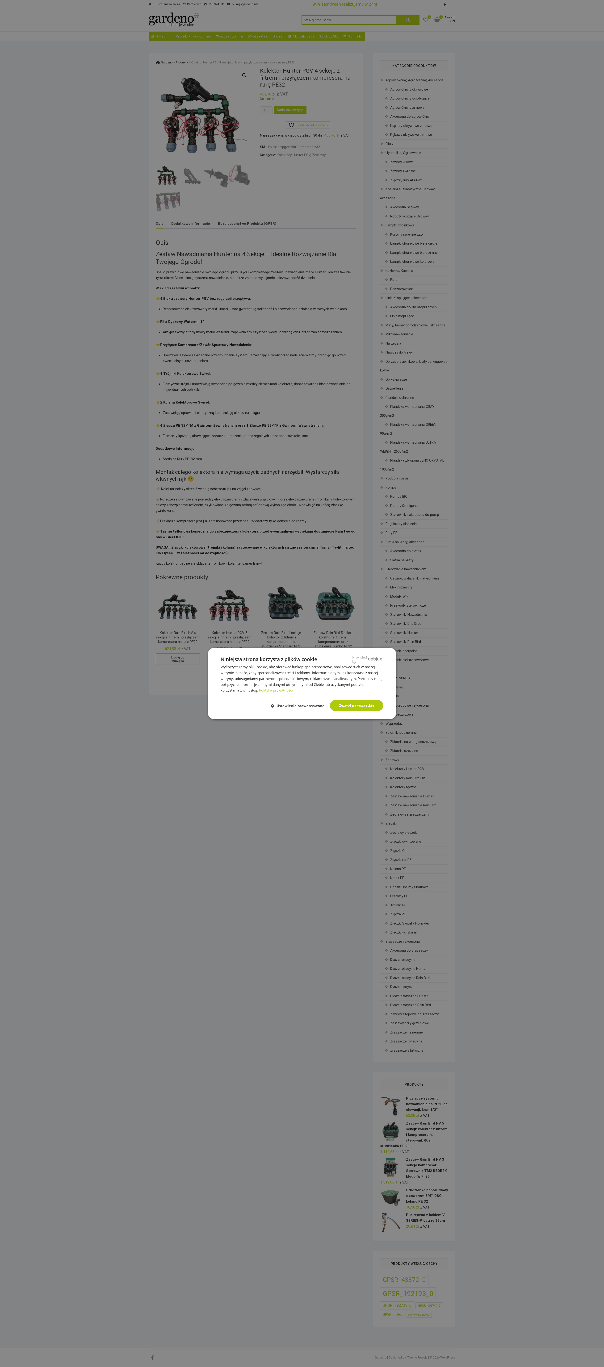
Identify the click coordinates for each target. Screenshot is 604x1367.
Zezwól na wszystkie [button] (356, 705)
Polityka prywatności (276, 690)
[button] (299, 706)
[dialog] (302, 683)
